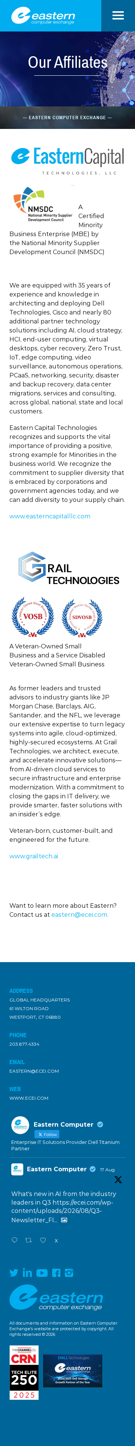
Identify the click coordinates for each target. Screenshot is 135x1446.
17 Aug (107, 1169)
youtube (42, 1273)
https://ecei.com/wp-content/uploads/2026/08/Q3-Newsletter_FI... (62, 1211)
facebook (56, 1273)
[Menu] (118, 12)
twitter (13, 1272)
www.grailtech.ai (33, 856)
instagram (69, 1273)
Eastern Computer (57, 1169)
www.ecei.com (28, 1098)
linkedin (27, 1272)
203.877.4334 (24, 1044)
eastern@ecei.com (34, 1071)
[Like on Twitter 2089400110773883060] (45, 1241)
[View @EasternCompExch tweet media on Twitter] (64, 1220)
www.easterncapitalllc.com (49, 516)
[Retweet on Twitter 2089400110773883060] (30, 1241)
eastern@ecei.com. (79, 914)
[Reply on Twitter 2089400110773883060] (16, 1241)
